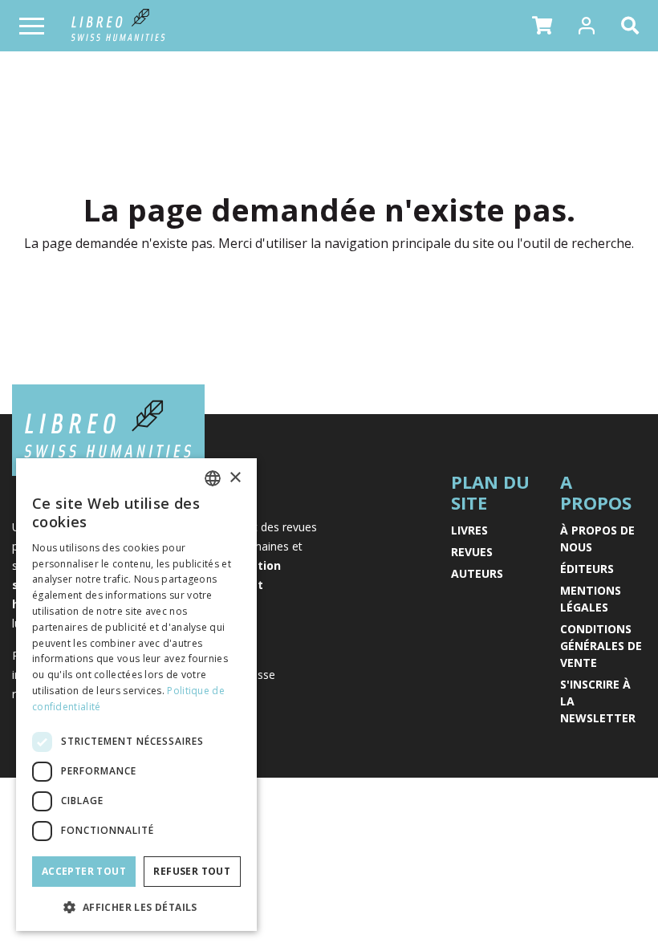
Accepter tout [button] (84, 871)
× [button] (235, 478)
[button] (542, 25)
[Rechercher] (633, 25)
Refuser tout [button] (191, 871)
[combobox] (213, 478)
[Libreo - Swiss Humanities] (118, 25)
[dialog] (136, 694)
